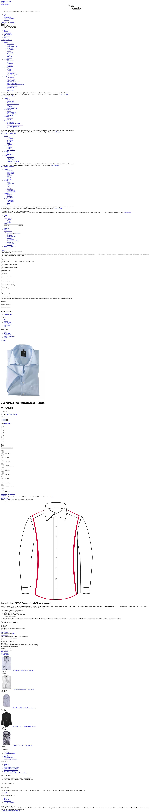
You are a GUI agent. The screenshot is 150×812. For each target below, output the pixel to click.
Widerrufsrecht (7, 17)
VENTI (9, 51)
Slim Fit (9, 62)
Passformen (6, 59)
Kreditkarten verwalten (12, 240)
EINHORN (10, 52)
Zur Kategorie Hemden (6, 40)
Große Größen (10, 77)
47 (3, 441)
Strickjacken (10, 115)
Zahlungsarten (10, 239)
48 (3, 443)
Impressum (6, 20)
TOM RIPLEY (10, 106)
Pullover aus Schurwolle (13, 127)
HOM (8, 176)
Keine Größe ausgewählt (6, 447)
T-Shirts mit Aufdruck (12, 159)
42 (3, 434)
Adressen (9, 238)
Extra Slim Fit (10, 60)
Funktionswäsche (11, 191)
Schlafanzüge (10, 200)
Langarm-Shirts (11, 150)
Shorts (8, 187)
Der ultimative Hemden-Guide (11, 767)
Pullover (9, 111)
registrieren (17, 233)
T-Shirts (9, 148)
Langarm (9, 69)
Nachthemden (10, 201)
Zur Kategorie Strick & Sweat (8, 95)
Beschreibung (4, 494)
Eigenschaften (11, 494)
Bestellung (6, 752)
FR (3, 2)
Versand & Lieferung (9, 757)
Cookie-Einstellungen (9, 18)
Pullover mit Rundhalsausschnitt (15, 125)
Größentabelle (7, 423)
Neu (5, 319)
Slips (8, 186)
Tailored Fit (10, 63)
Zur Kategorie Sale (5, 209)
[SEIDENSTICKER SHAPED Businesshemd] (7, 707)
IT (5, 2)
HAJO (8, 105)
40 (3, 431)
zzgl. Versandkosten (12, 414)
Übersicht (9, 235)
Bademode (6, 193)
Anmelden (11, 22)
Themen (6, 76)
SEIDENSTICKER (12, 46)
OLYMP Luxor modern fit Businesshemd (23, 670)
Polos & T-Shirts (8, 145)
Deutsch (9, 219)
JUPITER (9, 56)
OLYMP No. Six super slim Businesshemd (23, 689)
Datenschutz (7, 15)
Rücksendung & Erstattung (10, 759)
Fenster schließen (5, 4)
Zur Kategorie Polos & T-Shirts (8, 133)
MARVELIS (10, 48)
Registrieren (4, 22)
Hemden (6, 321)
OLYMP (9, 45)
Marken (6, 42)
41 (3, 432)
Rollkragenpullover (11, 112)
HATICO (9, 58)
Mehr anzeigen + (5, 651)
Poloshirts (9, 147)
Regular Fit (9, 65)
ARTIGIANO (10, 44)
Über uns (6, 765)
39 (3, 429)
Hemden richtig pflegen (9, 771)
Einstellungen (16, 810)
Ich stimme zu (9, 810)
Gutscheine (6, 756)
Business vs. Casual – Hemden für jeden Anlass (15, 772)
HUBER (9, 179)
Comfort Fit (10, 66)
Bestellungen (10, 242)
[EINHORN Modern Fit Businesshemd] (7, 745)
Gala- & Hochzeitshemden (13, 82)
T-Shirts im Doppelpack (13, 161)
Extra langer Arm (11, 73)
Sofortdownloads (11, 243)
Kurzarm (9, 70)
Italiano (9, 222)
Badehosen (9, 196)
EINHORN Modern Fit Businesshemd (22, 745)
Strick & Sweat (7, 109)
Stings (8, 184)
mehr (52, 496)
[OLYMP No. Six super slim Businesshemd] (7, 689)
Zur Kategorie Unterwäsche (7, 166)
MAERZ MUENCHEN (13, 104)
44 (3, 437)
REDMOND (10, 53)
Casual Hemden (11, 80)
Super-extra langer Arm (12, 75)
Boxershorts (10, 189)
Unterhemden (10, 183)
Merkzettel (9, 245)
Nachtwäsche (7, 198)
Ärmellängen (7, 67)
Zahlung (6, 755)
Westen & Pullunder (12, 113)
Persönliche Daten (11, 236)
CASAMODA (10, 49)
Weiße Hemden (11, 87)
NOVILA (9, 175)
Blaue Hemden (10, 90)
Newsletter (6, 764)
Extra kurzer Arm (11, 72)
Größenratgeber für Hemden (11, 768)
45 (3, 438)
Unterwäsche (7, 325)
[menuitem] (76, 14)
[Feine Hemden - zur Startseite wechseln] (75, 9)
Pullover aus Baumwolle (13, 126)
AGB (5, 14)
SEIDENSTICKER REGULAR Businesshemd (24, 726)
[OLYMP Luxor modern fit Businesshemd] (2, 420)
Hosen (8, 204)
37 (3, 426)
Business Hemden (11, 79)
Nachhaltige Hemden (12, 86)
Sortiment (6, 180)
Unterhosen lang (11, 190)
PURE (8, 55)
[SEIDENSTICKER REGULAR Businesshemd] (7, 726)
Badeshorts (9, 194)
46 (3, 440)
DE (1, 2)
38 (3, 427)
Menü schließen (8, 218)
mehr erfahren (64, 94)
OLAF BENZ (10, 172)
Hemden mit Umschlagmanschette (15, 84)
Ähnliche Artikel (5, 653)
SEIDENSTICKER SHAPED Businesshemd (24, 707)
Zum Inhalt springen (6, 1)
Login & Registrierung (9, 753)
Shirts (8, 182)
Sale (5, 326)
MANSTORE (10, 173)
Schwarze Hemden (11, 89)
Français (9, 221)
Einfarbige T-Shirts (11, 158)
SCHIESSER (10, 170)
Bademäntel (10, 197)
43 (3, 435)
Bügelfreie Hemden (12, 83)
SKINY (9, 177)
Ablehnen (3, 810)
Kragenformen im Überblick (11, 770)
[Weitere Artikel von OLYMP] (7, 410)
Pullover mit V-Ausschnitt (13, 123)
